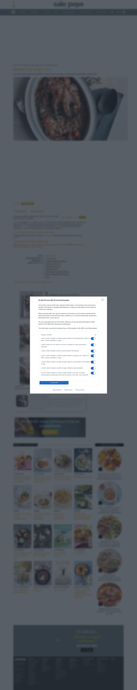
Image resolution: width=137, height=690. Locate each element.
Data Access (68, 390)
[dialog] (68, 345)
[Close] (103, 300)
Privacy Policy (80, 390)
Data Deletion (57, 390)
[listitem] (68, 335)
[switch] (93, 338)
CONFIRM (54, 382)
